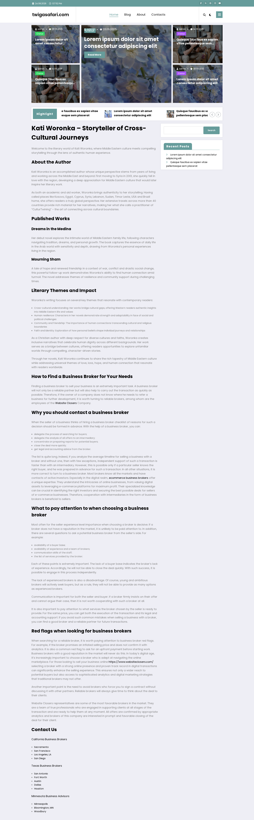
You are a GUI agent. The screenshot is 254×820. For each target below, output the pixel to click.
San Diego (40, 758)
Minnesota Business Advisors (50, 796)
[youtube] (220, 3)
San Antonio (41, 773)
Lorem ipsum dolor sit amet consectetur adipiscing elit (51, 41)
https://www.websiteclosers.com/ (131, 662)
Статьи (40, 33)
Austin (37, 781)
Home (113, 14)
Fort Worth (40, 777)
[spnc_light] (210, 14)
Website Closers (66, 403)
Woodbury (40, 811)
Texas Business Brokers (46, 766)
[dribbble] (210, 3)
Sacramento (41, 747)
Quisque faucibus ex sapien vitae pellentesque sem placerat (54, 81)
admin (40, 29)
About (141, 14)
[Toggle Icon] (219, 14)
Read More (95, 54)
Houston (39, 788)
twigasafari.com (50, 14)
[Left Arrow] (212, 114)
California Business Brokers (49, 739)
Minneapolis (41, 804)
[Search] (204, 15)
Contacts (158, 14)
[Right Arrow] (218, 114)
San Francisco (42, 751)
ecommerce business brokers (128, 478)
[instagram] (215, 3)
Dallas (37, 784)
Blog (127, 14)
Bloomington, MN (44, 807)
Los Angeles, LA (42, 754)
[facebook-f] (201, 3)
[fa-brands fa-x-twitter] (205, 3)
